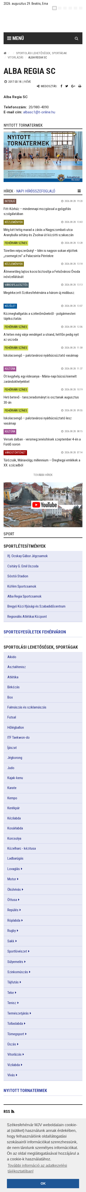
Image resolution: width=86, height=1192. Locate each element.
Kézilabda (14, 818)
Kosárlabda (15, 828)
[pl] (65, 8)
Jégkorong (14, 758)
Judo (10, 768)
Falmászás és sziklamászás (26, 707)
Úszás (11, 1044)
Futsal (11, 717)
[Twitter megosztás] (66, 86)
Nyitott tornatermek (25, 1090)
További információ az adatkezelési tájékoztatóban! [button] (37, 1168)
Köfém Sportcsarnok (21, 586)
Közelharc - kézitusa (21, 848)
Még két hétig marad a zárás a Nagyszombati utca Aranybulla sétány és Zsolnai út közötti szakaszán (39, 232)
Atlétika (12, 677)
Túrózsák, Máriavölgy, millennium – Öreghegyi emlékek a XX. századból (42, 462)
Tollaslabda (15, 1023)
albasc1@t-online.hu (39, 112)
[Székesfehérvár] (46, 21)
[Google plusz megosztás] (73, 86)
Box (10, 697)
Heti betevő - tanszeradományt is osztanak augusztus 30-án (41, 399)
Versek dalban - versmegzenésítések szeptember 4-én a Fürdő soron (42, 441)
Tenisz (11, 1003)
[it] (75, 8)
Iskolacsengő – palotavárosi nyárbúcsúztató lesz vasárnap (38, 420)
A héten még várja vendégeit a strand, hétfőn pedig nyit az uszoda (41, 337)
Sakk (10, 941)
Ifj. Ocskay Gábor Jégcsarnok (27, 556)
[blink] (80, 8)
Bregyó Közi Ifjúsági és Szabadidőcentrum (36, 606)
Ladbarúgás (15, 858)
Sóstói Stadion (17, 576)
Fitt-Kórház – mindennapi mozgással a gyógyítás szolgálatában (37, 211)
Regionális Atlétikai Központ (27, 616)
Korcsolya (14, 838)
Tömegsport (15, 1034)
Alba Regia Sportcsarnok (24, 596)
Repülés (12, 910)
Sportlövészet (17, 951)
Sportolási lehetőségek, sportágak (41, 53)
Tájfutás (13, 982)
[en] (59, 8)
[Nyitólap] (5, 53)
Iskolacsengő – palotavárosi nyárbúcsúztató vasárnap (41, 355)
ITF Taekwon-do (18, 737)
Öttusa (12, 900)
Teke (10, 993)
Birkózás (13, 687)
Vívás (11, 1075)
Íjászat (12, 748)
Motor (11, 879)
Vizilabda (13, 1065)
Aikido (11, 657)
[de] (70, 8)
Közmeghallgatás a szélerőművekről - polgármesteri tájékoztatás (39, 316)
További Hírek (43, 475)
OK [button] (43, 1183)
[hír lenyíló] (79, 191)
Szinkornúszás (17, 972)
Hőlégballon (15, 727)
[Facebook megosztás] (61, 86)
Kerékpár (13, 808)
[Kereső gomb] (76, 38)
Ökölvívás (14, 889)
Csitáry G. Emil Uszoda (22, 566)
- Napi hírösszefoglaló (34, 191)
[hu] (54, 8)
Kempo (12, 798)
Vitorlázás (15, 57)
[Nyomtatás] (79, 86)
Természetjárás (18, 1013)
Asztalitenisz (16, 667)
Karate (11, 788)
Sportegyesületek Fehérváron (35, 631)
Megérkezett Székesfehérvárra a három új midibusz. (39, 293)
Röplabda (13, 920)
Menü (17, 38)
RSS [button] (7, 1111)
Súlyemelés (15, 962)
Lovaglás (13, 869)
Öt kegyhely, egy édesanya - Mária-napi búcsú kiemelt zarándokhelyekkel (40, 378)
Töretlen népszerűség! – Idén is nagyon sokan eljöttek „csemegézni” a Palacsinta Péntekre (41, 253)
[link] (43, 156)
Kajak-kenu (15, 778)
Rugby (11, 931)
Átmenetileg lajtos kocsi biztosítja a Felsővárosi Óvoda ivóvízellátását (42, 274)
